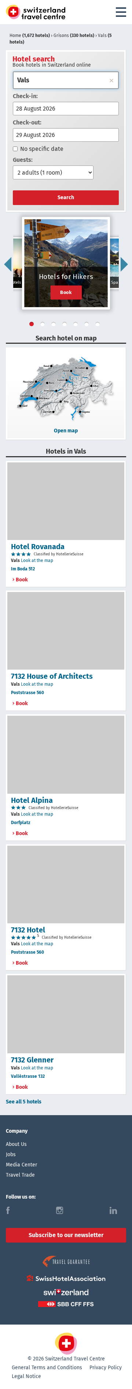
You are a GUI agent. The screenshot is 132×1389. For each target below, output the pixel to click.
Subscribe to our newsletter (66, 1235)
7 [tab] (99, 325)
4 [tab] (66, 325)
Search (66, 197)
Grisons (74, 35)
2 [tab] (44, 325)
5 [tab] (77, 325)
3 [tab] (55, 325)
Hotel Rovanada (38, 546)
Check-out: (27, 122)
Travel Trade (20, 1175)
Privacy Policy (105, 1367)
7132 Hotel (28, 930)
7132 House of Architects (52, 676)
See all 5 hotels (23, 1102)
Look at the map (37, 560)
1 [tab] (33, 325)
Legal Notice (26, 1376)
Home (30, 35)
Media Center (21, 1165)
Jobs (11, 1154)
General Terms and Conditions (47, 1367)
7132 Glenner (32, 1059)
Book (66, 292)
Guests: (23, 159)
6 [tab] (88, 325)
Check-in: (25, 96)
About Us (16, 1144)
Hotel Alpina (32, 800)
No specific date (41, 148)
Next (124, 264)
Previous (7, 264)
